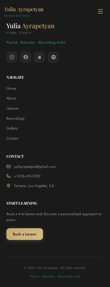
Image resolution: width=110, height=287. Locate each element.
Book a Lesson (25, 234)
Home (11, 88)
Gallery (12, 128)
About (11, 98)
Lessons (12, 108)
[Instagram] (11, 57)
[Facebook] (25, 57)
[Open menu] (100, 11)
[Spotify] (53, 57)
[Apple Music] (39, 57)
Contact (12, 138)
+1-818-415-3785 (27, 176)
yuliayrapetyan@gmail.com (35, 166)
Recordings (15, 118)
